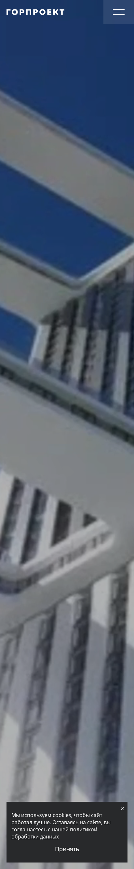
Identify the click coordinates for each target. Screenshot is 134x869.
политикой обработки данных (54, 833)
